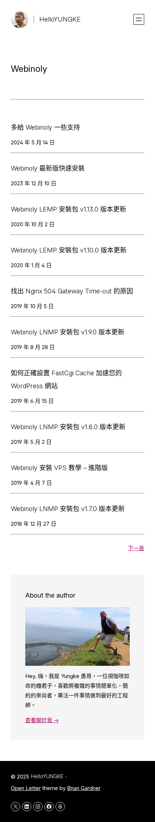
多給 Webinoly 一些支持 (45, 127)
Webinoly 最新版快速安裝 (48, 168)
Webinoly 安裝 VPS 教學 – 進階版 (59, 468)
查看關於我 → (42, 720)
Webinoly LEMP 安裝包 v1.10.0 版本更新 (69, 250)
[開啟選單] (138, 19)
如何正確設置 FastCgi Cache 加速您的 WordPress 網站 (66, 379)
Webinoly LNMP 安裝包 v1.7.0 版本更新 (68, 508)
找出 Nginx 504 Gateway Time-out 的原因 (72, 291)
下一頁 (136, 548)
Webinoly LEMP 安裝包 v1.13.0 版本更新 (68, 209)
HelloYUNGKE (60, 19)
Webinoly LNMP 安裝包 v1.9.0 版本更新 (67, 332)
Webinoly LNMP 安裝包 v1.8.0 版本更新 (68, 427)
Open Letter (26, 788)
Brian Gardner (84, 788)
